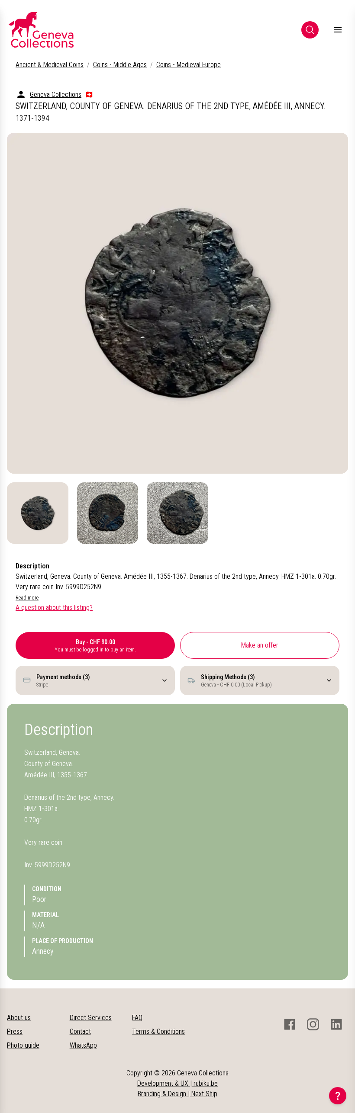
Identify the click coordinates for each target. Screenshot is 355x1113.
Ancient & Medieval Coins (50, 65)
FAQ (137, 1018)
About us (19, 1018)
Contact (80, 1031)
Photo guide (23, 1045)
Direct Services (91, 1018)
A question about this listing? (54, 607)
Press (15, 1031)
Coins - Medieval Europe (188, 65)
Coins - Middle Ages (120, 65)
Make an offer (259, 645)
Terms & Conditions (158, 1031)
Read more (27, 598)
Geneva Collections (55, 94)
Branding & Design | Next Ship (177, 1094)
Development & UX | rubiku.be (177, 1083)
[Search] (310, 29)
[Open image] (177, 303)
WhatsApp (83, 1045)
